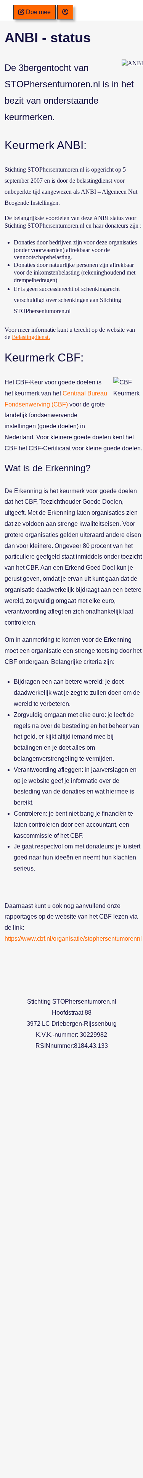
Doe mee (37, 12)
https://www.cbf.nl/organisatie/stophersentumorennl (73, 938)
